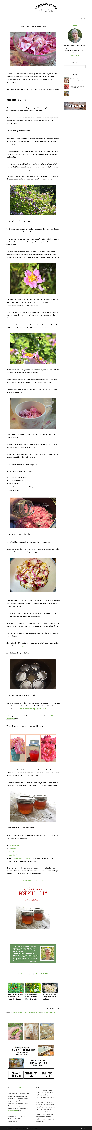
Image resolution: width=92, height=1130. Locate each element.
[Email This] (58, 1009)
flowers (19, 1012)
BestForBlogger (26, 1128)
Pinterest (37, 974)
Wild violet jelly (14, 845)
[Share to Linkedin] (56, 1009)
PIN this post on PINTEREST (33, 881)
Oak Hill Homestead (14, 1128)
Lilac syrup (12, 849)
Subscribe (44, 974)
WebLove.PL (36, 1128)
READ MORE (75, 55)
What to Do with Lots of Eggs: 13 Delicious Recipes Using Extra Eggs (77, 80)
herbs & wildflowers (34, 1012)
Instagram (29, 974)
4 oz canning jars (20, 646)
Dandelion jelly (14, 855)
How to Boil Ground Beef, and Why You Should (77, 87)
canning (14, 1012)
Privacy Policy (18, 1088)
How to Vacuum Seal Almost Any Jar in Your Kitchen (77, 93)
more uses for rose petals (23, 858)
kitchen (46, 1012)
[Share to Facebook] (47, 1009)
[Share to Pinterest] (53, 1009)
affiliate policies (13, 1110)
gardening (25, 1012)
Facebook (21, 974)
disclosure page (35, 170)
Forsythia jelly (13, 852)
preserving (52, 1012)
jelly (42, 1012)
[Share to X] (50, 1009)
